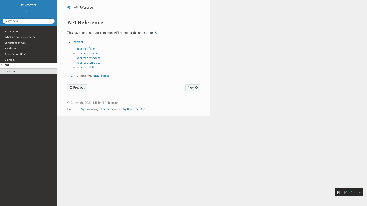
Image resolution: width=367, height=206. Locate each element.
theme (105, 109)
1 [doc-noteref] (155, 31)
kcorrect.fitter (85, 48)
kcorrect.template (88, 62)
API (6, 65)
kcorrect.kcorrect (88, 53)
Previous (78, 87)
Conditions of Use (15, 42)
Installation (10, 48)
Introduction (11, 31)
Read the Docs (136, 109)
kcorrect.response (88, 58)
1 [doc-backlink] (72, 75)
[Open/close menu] (2, 65)
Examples (9, 59)
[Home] (68, 7)
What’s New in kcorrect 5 (19, 37)
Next (191, 87)
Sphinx (85, 109)
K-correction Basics (15, 54)
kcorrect (30, 4)
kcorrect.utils (85, 67)
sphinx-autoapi (101, 75)
